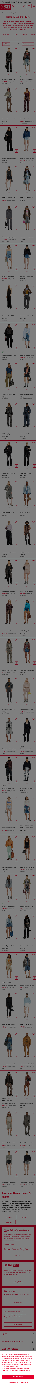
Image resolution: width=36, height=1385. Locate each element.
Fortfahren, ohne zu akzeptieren (18, 1382)
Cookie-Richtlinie (24, 1370)
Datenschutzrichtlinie (9, 1370)
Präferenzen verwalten (9, 1368)
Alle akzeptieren (18, 1377)
